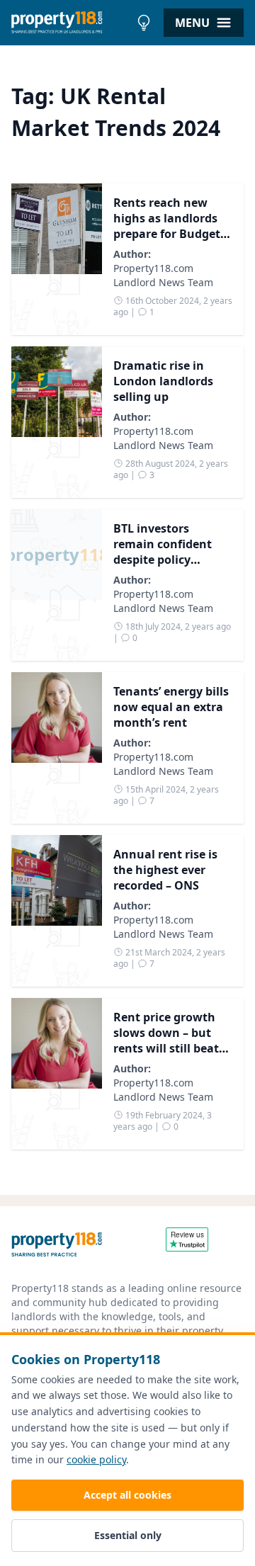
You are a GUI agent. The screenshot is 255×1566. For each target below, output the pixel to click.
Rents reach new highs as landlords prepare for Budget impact (166, 226)
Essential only (128, 1535)
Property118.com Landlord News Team (163, 275)
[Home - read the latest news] (70, 22)
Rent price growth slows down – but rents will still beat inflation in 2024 (166, 1040)
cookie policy (96, 1459)
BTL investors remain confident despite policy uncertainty (162, 552)
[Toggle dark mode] (144, 22)
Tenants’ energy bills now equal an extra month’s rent (171, 706)
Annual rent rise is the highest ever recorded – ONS (165, 869)
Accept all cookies (127, 1495)
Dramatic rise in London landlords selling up (163, 381)
